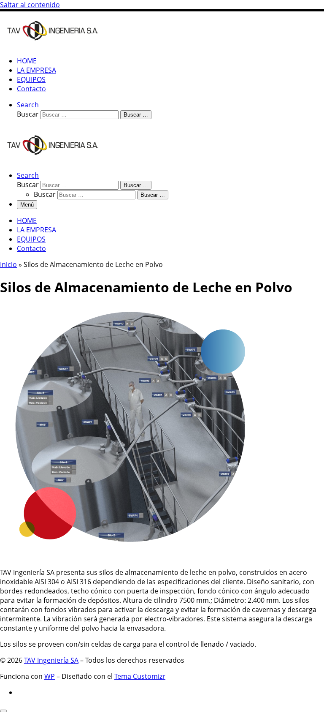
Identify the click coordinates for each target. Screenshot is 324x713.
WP (49, 676)
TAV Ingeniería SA (51, 660)
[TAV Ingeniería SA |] (52, 44)
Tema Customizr (139, 676)
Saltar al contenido (30, 4)
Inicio (8, 264)
